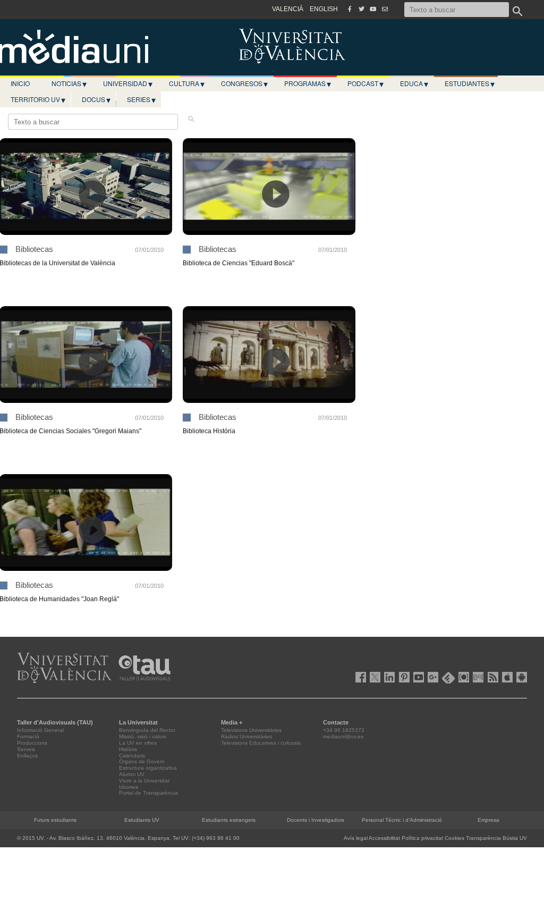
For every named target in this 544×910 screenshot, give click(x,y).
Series (141, 99)
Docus (96, 99)
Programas (307, 83)
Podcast (365, 83)
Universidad (127, 83)
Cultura (187, 83)
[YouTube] (373, 9)
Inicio (20, 83)
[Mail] (384, 9)
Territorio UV (38, 99)
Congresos (244, 83)
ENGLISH (324, 9)
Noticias (69, 83)
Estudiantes (470, 83)
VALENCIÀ (287, 9)
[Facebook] (349, 9)
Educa (414, 83)
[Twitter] (361, 9)
